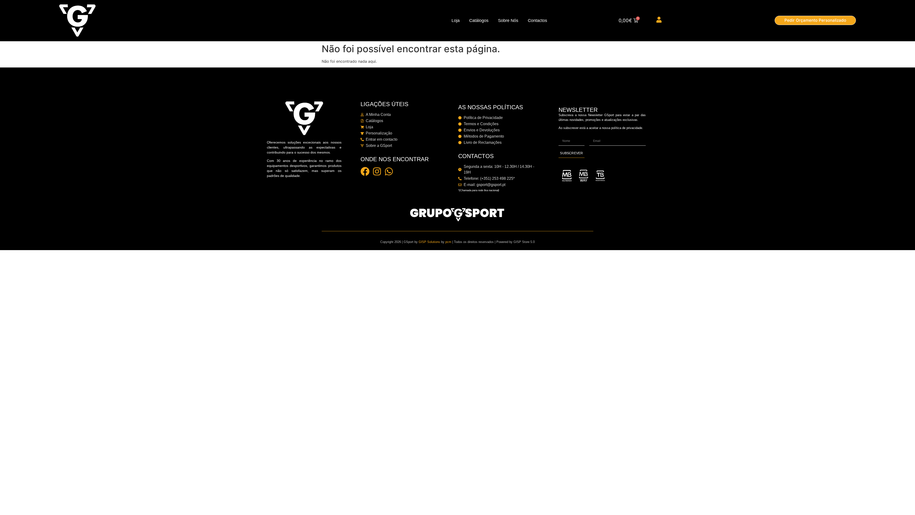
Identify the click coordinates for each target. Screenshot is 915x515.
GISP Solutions (429, 242)
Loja (456, 20)
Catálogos (478, 20)
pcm (448, 242)
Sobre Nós (508, 20)
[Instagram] (376, 171)
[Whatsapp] (388, 171)
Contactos (537, 20)
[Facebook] (365, 171)
